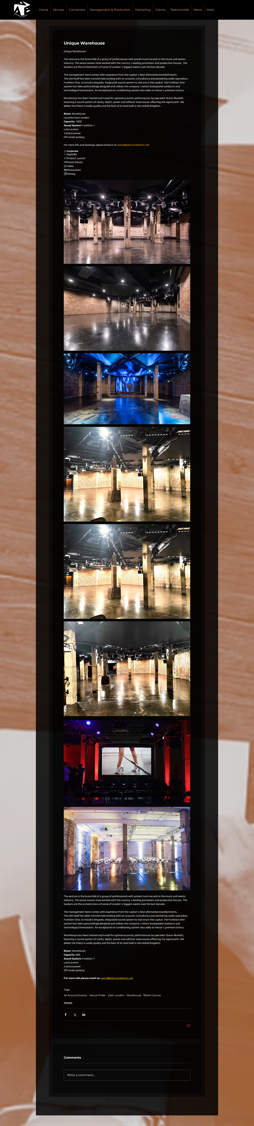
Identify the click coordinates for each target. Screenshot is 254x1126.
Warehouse (133, 995)
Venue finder (97, 995)
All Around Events (75, 995)
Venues (68, 1002)
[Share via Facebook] (65, 1014)
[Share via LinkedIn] (84, 1014)
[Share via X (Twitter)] (74, 1014)
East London (116, 995)
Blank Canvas (152, 995)
